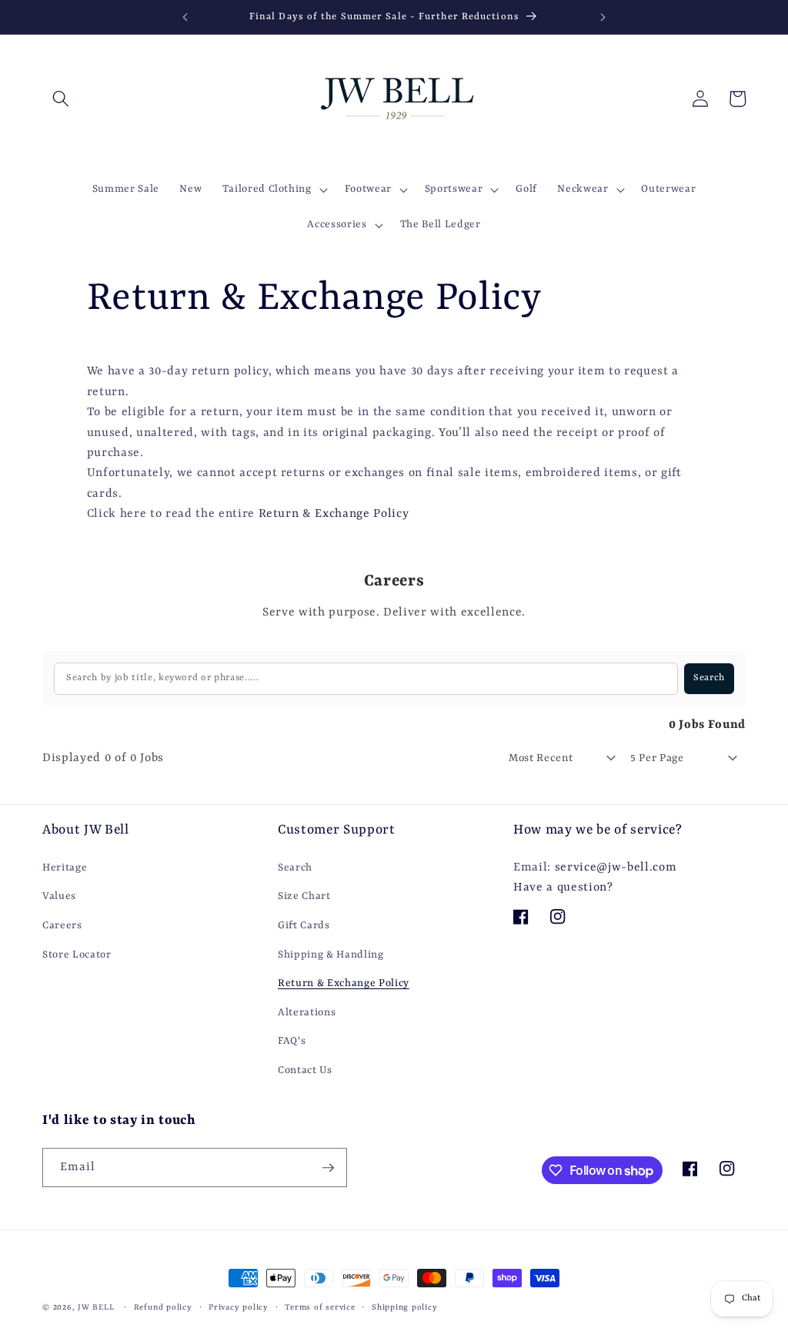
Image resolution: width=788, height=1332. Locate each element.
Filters (80, 726)
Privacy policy (239, 1307)
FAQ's (292, 1041)
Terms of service (320, 1307)
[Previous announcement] (185, 17)
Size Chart (304, 896)
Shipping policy (405, 1307)
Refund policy (163, 1307)
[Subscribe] (327, 1168)
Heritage (64, 868)
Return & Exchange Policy (334, 514)
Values (59, 896)
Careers (62, 925)
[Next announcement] (603, 17)
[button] (60, 98)
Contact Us (305, 1070)
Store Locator (77, 955)
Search (295, 868)
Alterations (307, 1012)
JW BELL (97, 1307)
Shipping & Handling (331, 955)
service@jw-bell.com (616, 867)
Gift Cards (304, 925)
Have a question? (563, 887)
